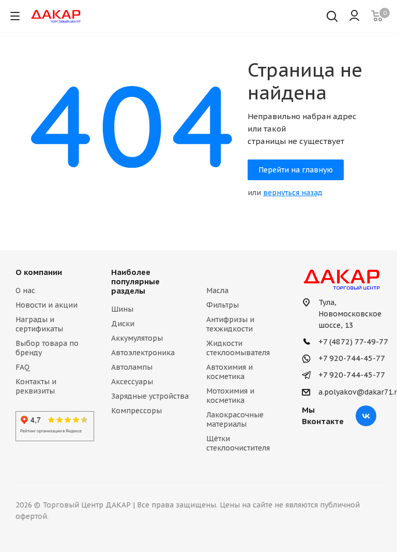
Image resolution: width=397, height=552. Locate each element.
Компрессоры (136, 410)
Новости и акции (47, 305)
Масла (217, 290)
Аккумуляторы (137, 338)
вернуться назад (293, 192)
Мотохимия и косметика (230, 395)
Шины (122, 309)
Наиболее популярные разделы (135, 281)
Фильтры (222, 305)
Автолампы (131, 367)
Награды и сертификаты (39, 324)
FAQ (23, 367)
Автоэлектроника (143, 352)
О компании (39, 272)
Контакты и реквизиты (36, 386)
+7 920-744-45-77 (350, 358)
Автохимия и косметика (229, 371)
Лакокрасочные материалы (235, 419)
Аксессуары (132, 381)
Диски (122, 323)
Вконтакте (366, 415)
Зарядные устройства (150, 396)
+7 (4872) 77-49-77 (352, 341)
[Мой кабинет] (354, 16)
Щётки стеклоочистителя (238, 443)
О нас (25, 290)
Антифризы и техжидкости (230, 324)
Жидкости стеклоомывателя (238, 348)
